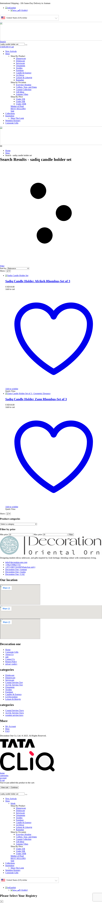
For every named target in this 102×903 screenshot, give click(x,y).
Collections (10, 113)
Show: (3, 271)
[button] (3, 41)
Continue (14, 787)
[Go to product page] (53, 275)
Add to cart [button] (10, 289)
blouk (13, 803)
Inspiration (9, 116)
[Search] (26, 44)
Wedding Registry (12, 120)
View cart (4, 787)
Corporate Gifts (11, 123)
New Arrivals (11, 51)
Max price (38, 534)
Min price (4, 534)
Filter (71, 535)
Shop (7, 54)
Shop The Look (17, 118)
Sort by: (3, 268)
